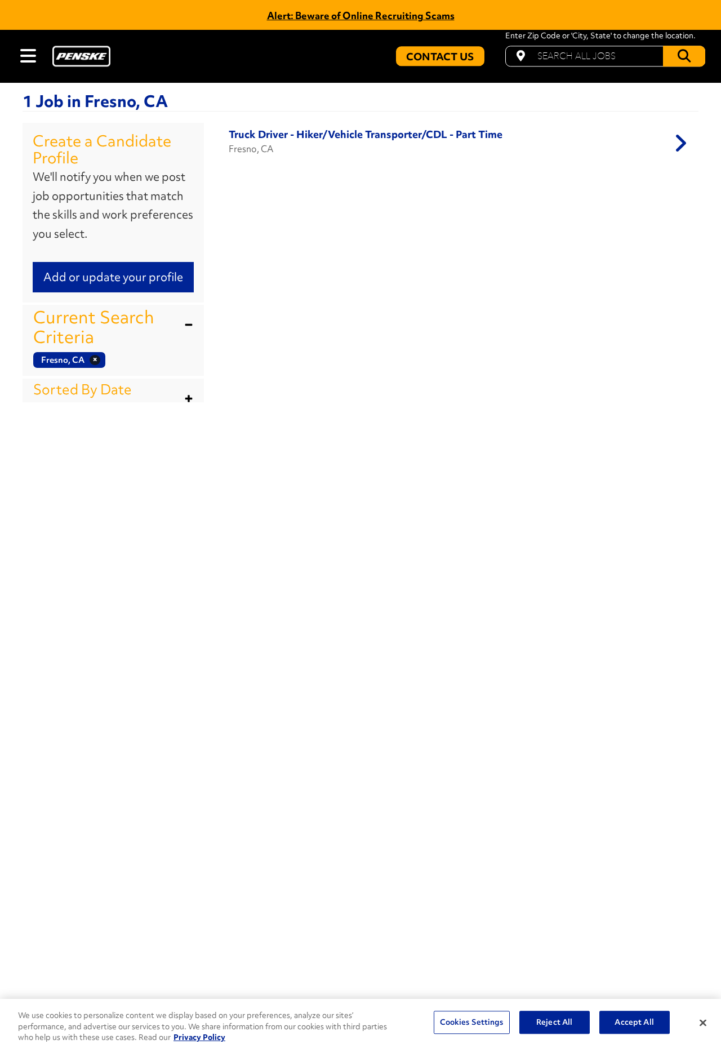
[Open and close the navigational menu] (28, 56)
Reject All (554, 1022)
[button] (113, 327)
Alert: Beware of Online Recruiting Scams (361, 15)
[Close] (703, 1022)
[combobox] (605, 56)
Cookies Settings (472, 1022)
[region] (360, 1024)
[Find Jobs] (684, 56)
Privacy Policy (199, 1037)
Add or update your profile (113, 277)
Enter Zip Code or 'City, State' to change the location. (600, 36)
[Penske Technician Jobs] (81, 56)
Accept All (634, 1022)
